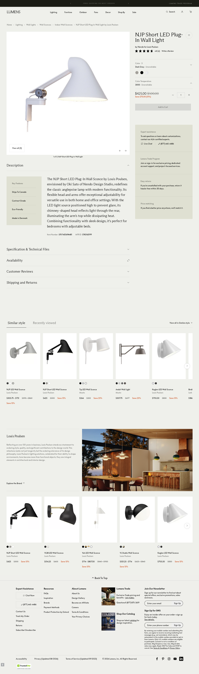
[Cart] (191, 12)
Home (9, 25)
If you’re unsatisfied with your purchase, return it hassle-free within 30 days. (161, 187)
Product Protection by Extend (56, 612)
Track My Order (22, 616)
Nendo (141, 47)
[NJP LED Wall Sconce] (23, 350)
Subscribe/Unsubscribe (26, 630)
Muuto (82, 392)
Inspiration (48, 598)
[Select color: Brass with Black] (86, 547)
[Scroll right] (187, 366)
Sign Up (177, 603)
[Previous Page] (120, 150)
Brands (47, 603)
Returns (19, 625)
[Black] (142, 72)
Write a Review (168, 51)
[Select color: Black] (8, 383)
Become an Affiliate (80, 603)
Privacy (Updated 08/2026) (46, 659)
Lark (190, 392)
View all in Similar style (180, 323)
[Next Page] (125, 150)
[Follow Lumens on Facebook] (157, 659)
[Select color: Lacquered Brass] (124, 547)
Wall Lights (31, 25)
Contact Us (20, 611)
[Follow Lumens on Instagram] (169, 659)
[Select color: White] (10, 383)
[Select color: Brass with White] (89, 547)
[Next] (128, 3)
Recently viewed (44, 323)
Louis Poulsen (152, 47)
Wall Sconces (45, 25)
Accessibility (21, 659)
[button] (144, 51)
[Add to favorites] (189, 35)
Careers (75, 607)
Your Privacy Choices (81, 616)
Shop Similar (25, 376)
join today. (129, 597)
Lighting (19, 25)
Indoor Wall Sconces (63, 25)
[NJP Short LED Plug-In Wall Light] (68, 93)
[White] (147, 72)
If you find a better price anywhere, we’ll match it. (162, 208)
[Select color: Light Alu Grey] (47, 383)
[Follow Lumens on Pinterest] (163, 659)
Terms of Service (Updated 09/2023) (81, 659)
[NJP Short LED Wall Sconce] (60, 350)
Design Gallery (78, 598)
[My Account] (182, 12)
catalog (133, 620)
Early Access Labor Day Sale (104, 3)
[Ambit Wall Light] (132, 350)
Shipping (20, 621)
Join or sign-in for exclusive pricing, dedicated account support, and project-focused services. (160, 164)
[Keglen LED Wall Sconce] (169, 350)
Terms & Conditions (80, 612)
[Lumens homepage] (14, 12)
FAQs (46, 593)
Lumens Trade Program (180, 3)
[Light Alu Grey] (137, 72)
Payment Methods (51, 607)
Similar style (16, 323)
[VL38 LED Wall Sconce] (61, 514)
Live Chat (148, 144)
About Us (76, 593)
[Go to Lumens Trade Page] (108, 596)
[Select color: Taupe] (125, 383)
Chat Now (30, 595)
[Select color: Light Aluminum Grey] (13, 383)
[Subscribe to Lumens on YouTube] (175, 659)
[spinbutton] (181, 95)
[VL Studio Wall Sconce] (137, 514)
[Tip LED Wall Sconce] (96, 350)
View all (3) (17, 148)
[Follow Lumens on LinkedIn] (181, 659)
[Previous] (70, 3)
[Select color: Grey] (83, 383)
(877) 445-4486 (167, 144)
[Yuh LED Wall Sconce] (99, 514)
